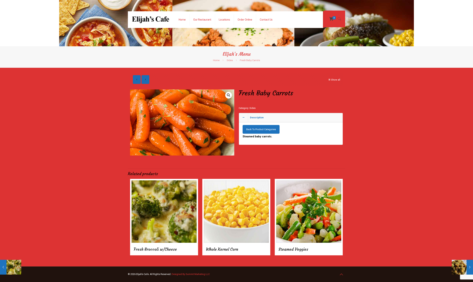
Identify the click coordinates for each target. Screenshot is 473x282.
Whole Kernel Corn (222, 249)
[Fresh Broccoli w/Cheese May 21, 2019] (10, 267)
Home (216, 60)
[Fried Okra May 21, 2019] (462, 267)
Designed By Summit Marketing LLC (191, 274)
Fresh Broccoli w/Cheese (155, 249)
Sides (230, 60)
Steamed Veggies (293, 249)
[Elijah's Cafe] (150, 19)
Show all (335, 79)
